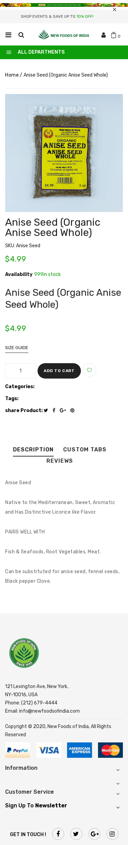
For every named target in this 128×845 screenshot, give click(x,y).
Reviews (59, 461)
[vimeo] (74, 410)
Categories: (19, 387)
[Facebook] (56, 410)
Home (12, 75)
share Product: (24, 410)
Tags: (11, 398)
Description (33, 450)
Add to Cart (59, 370)
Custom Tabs (84, 450)
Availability (18, 274)
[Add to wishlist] (89, 370)
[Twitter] (48, 410)
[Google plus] (64, 410)
